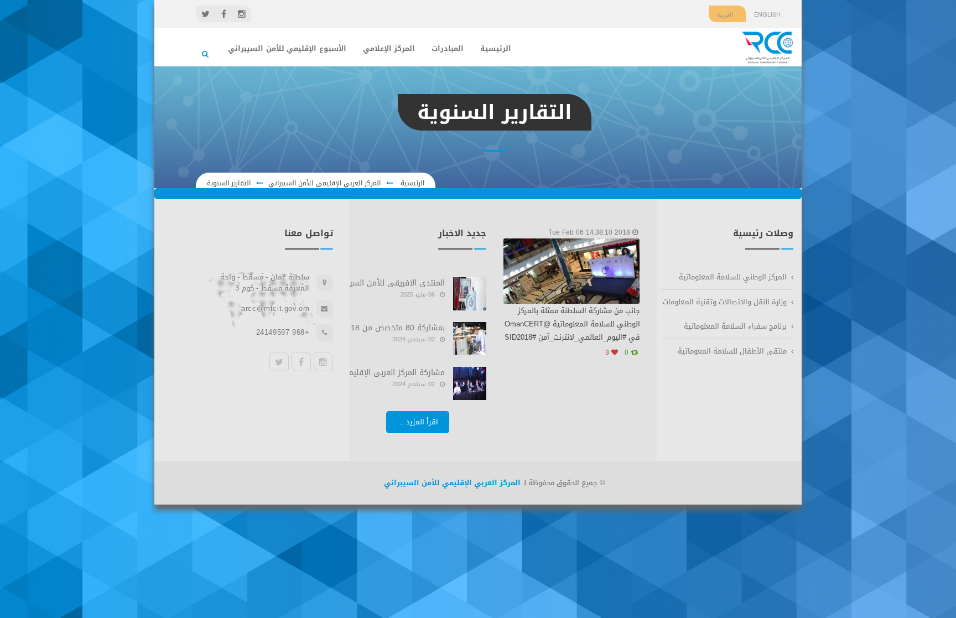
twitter (279, 361)
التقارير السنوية (229, 183)
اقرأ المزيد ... (417, 422)
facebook (301, 361)
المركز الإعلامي (389, 48)
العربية (725, 13)
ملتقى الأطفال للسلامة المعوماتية (732, 351)
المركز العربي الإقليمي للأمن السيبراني (324, 183)
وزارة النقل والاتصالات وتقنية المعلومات (725, 302)
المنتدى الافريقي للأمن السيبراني (388, 283)
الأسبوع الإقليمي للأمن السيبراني (287, 48)
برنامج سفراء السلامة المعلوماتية (735, 326)
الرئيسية (495, 48)
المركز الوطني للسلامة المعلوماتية (733, 277)
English (767, 13)
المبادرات (448, 48)
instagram (323, 361)
